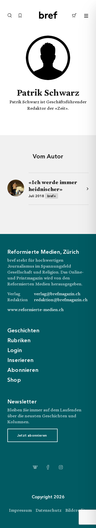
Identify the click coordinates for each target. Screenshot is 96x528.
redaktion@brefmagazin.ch (61, 299)
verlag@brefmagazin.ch (57, 293)
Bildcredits (76, 510)
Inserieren (20, 360)
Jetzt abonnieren (32, 435)
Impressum (20, 510)
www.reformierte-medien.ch (35, 309)
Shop (14, 380)
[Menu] (86, 16)
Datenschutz (49, 510)
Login (14, 350)
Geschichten (23, 331)
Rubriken (19, 340)
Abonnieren (22, 370)
